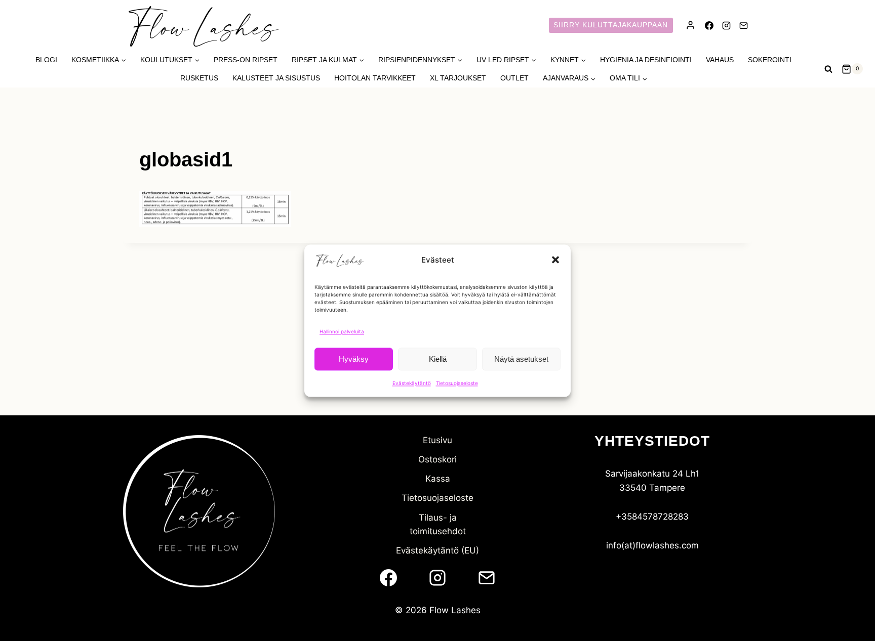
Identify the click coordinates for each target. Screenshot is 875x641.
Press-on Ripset (245, 60)
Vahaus (720, 60)
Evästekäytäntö (411, 383)
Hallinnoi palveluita (342, 331)
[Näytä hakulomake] (828, 69)
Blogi (46, 60)
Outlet (514, 78)
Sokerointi (769, 60)
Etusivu (437, 440)
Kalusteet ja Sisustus (276, 78)
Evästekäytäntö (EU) (437, 550)
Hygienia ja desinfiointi (646, 60)
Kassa (437, 479)
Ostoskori (437, 459)
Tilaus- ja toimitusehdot (438, 524)
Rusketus (199, 78)
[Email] (743, 25)
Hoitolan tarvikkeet (375, 78)
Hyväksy (354, 358)
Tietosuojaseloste (457, 383)
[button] (555, 260)
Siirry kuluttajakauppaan (610, 25)
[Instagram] (726, 25)
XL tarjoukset (458, 78)
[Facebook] (709, 25)
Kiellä (438, 358)
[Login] (690, 25)
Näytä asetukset (521, 358)
